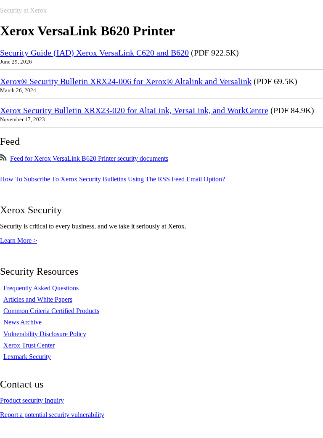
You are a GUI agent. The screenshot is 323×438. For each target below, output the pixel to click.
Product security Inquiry (32, 400)
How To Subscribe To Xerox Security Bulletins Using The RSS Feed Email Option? (112, 179)
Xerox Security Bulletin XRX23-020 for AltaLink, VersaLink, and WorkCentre (134, 110)
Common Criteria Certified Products (51, 310)
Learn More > (18, 240)
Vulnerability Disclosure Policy (44, 333)
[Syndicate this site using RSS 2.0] (3, 158)
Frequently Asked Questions (41, 288)
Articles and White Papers (37, 299)
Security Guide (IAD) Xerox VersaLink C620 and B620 (94, 52)
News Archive (22, 322)
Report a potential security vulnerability (52, 414)
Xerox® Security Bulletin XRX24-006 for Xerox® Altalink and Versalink (126, 81)
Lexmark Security (27, 356)
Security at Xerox (23, 10)
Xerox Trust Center (29, 345)
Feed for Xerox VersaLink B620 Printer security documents (89, 158)
